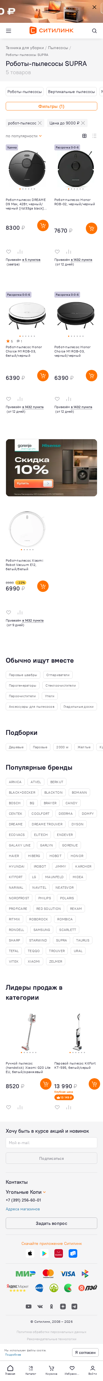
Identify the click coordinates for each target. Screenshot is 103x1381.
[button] (10, 1369)
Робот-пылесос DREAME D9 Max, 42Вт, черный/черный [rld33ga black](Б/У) (26, 203)
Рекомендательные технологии (51, 1339)
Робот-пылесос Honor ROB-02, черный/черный (74, 201)
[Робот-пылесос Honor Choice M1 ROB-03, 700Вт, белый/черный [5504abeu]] (27, 361)
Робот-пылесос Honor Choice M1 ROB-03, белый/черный (24, 351)
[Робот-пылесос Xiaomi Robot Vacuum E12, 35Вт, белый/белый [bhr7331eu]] (27, 574)
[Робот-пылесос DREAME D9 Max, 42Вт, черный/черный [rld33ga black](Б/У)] (27, 213)
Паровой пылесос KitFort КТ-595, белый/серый (75, 1065)
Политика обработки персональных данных (51, 1332)
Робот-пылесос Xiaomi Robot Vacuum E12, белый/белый (24, 564)
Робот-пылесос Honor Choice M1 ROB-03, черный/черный (72, 351)
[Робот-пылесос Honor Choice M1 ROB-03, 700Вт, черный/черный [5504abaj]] (75, 361)
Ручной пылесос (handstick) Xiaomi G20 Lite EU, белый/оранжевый (28, 1067)
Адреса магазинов (23, 1208)
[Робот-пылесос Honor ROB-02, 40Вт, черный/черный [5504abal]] (75, 213)
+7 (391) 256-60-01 (23, 1200)
